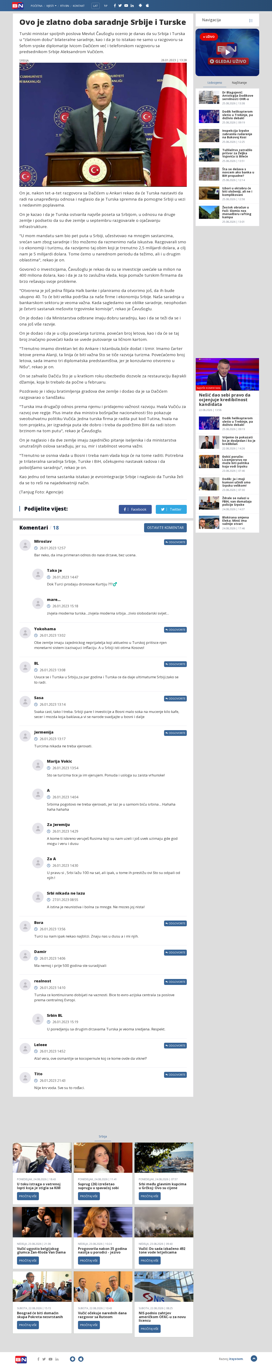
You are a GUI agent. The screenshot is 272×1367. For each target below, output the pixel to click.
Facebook (138, 509)
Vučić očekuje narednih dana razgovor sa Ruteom (102, 1315)
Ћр (106, 6)
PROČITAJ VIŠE (28, 1196)
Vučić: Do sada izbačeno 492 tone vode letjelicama (162, 1250)
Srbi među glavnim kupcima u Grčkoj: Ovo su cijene (162, 1186)
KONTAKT (79, 6)
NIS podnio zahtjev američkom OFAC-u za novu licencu (162, 1317)
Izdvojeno (214, 82)
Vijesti (50, 6)
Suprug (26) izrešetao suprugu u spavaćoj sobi (98, 1186)
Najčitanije (239, 82)
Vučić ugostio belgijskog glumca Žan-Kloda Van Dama (41, 1250)
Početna (36, 6)
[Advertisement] (68, 1118)
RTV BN (64, 6)
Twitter (175, 509)
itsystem (236, 1359)
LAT (95, 6)
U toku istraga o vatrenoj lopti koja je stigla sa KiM (39, 1186)
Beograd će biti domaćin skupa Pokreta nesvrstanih (40, 1315)
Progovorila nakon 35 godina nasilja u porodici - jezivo (102, 1250)
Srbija (103, 1136)
